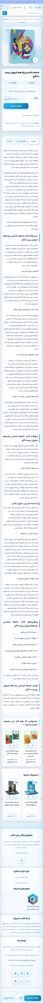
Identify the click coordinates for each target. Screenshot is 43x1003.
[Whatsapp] (21, 981)
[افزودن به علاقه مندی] (29, 745)
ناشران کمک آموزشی (27, 19)
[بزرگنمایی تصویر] (35, 60)
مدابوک (38, 19)
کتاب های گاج (15, 19)
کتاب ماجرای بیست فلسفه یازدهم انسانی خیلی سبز (31, 753)
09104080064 (12, 960)
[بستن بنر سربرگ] (3, 2)
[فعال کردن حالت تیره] (24, 7)
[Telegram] (15, 981)
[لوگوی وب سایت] (30, 7)
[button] (33, 745)
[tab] (33, 141)
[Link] (21, 860)
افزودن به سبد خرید (16, 106)
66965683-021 (21, 966)
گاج (20, 675)
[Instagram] (27, 981)
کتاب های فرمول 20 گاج (28, 126)
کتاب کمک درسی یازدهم (27, 123)
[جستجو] (4, 13)
